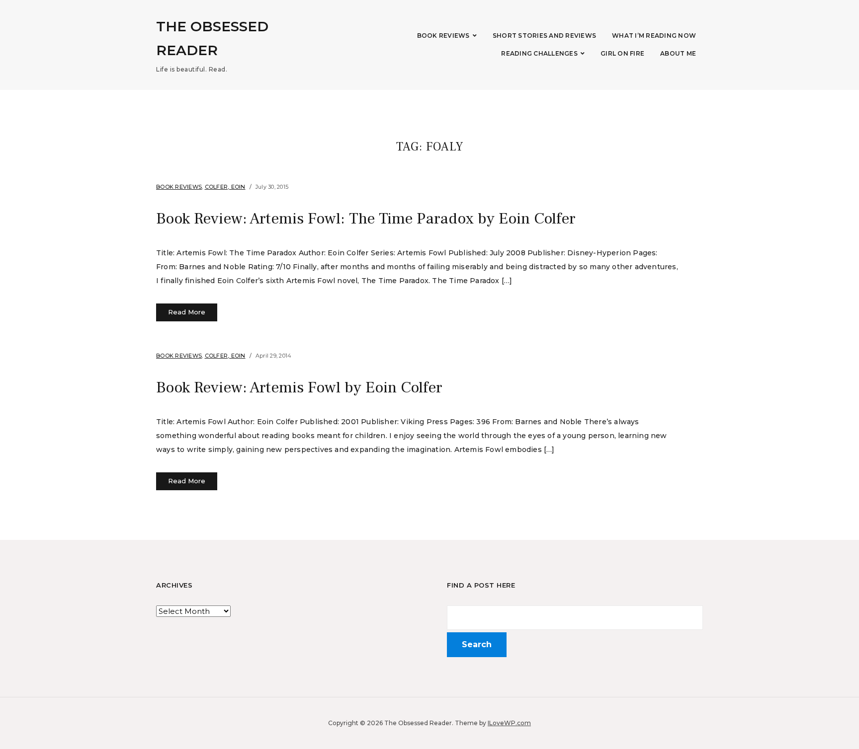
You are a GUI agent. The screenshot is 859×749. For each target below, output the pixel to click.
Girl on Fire (622, 53)
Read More (186, 312)
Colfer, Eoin (225, 186)
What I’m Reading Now (654, 35)
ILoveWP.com (509, 723)
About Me (678, 53)
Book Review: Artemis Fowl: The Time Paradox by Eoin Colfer (365, 218)
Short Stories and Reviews (544, 35)
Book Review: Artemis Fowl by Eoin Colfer (299, 387)
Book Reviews (443, 35)
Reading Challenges (539, 53)
